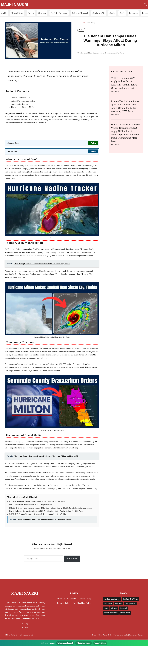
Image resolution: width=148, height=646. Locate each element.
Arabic (4, 13)
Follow (93, 143)
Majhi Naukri (14, 5)
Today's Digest (100, 643)
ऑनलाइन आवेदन (130, 604)
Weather (81, 30)
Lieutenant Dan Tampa (116, 53)
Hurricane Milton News (100, 53)
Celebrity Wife (98, 13)
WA (26, 627)
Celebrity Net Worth (130, 599)
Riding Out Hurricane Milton (23, 101)
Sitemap (140, 635)
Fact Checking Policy (82, 603)
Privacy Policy (97, 635)
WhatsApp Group (83, 643)
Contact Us (72, 599)
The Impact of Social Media (22, 107)
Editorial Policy (63, 603)
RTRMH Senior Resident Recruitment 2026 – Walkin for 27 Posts (37, 501)
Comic (112, 13)
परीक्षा (106, 608)
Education (133, 13)
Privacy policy (85, 599)
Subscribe (72, 558)
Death (122, 13)
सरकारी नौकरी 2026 (111, 613)
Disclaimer (117, 635)
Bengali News (17, 13)
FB (22, 627)
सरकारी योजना (125, 613)
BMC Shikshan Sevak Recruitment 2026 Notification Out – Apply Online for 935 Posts (46, 511)
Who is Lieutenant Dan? (21, 98)
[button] (145, 4)
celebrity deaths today (112, 599)
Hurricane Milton (86, 53)
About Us (125, 635)
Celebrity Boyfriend (59, 13)
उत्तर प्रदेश (118, 604)
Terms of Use (107, 635)
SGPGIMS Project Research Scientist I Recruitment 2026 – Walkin (37, 514)
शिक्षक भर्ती (123, 608)
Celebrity (42, 13)
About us (61, 599)
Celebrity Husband (80, 13)
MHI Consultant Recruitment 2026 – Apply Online (30, 505)
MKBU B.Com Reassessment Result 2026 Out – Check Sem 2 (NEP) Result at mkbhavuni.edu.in (50, 508)
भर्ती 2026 (114, 608)
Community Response (20, 104)
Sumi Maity (91, 23)
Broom (31, 13)
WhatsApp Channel (65, 643)
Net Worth (108, 604)
